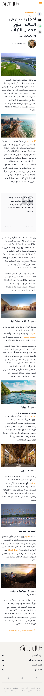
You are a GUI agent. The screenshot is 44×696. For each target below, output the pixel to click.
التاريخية (32, 334)
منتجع (27, 537)
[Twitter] (39, 20)
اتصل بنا (6, 688)
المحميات (31, 416)
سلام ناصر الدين (19, 44)
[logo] (10, 4)
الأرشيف (15, 688)
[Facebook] (39, 14)
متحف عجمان (28, 337)
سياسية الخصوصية (11, 691)
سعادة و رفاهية (30, 13)
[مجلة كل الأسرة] (22, 648)
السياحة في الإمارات (27, 630)
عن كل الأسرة (35, 688)
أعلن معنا (24, 688)
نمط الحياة (13, 550)
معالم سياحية (13, 630)
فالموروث (31, 141)
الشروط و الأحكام (26, 691)
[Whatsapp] (39, 26)
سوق (33, 483)
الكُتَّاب (37, 691)
